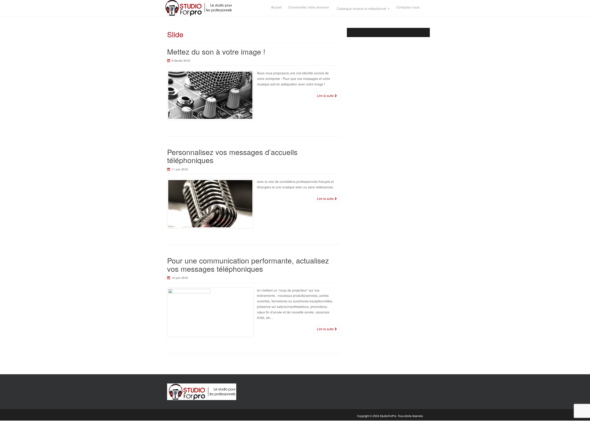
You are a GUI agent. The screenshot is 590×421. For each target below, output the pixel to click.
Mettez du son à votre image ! (216, 51)
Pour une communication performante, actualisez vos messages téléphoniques (248, 264)
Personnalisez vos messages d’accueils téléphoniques (232, 155)
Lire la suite (326, 95)
